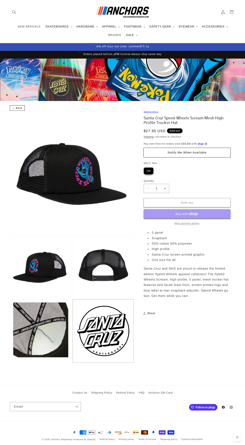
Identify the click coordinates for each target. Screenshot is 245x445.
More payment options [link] (187, 223)
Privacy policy (126, 439)
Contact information (192, 439)
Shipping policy (168, 439)
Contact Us (79, 392)
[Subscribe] (76, 406)
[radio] (149, 171)
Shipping (149, 136)
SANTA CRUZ (151, 112)
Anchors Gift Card (161, 392)
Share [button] (151, 313)
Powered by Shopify (84, 439)
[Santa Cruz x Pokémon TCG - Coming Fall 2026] (122, 80)
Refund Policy (125, 392)
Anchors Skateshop (62, 439)
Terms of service (147, 439)
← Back (17, 108)
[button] (14, 12)
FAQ (142, 392)
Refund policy (107, 439)
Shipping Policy (101, 392)
